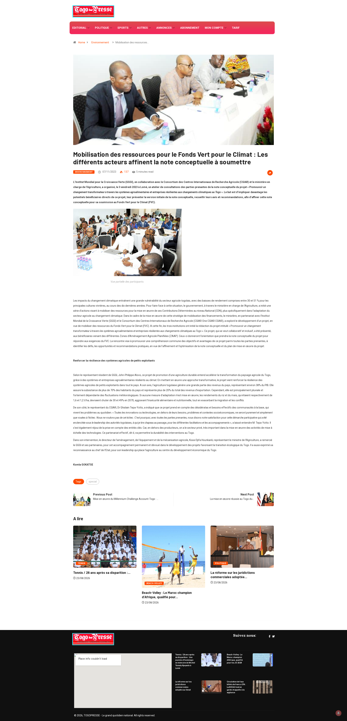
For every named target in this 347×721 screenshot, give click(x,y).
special (93, 481)
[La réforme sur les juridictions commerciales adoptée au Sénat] (211, 687)
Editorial (79, 27)
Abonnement (189, 27)
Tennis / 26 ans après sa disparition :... (239, 573)
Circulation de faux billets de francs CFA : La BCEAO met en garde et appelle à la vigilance (236, 687)
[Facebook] (269, 636)
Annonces (164, 27)
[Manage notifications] (338, 713)
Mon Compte (214, 27)
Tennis (219, 563)
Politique (102, 27)
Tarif (236, 27)
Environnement (100, 42)
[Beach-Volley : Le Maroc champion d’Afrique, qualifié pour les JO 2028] (263, 659)
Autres (142, 27)
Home (81, 42)
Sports (122, 27)
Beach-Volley (85, 583)
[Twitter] (273, 636)
